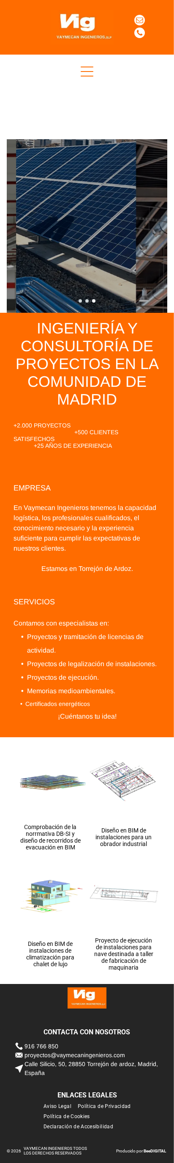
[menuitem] (61, 1106)
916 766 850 (41, 1046)
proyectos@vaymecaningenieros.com (74, 1055)
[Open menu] (87, 71)
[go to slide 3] (93, 301)
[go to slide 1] (80, 301)
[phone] (139, 34)
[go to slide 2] (87, 301)
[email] (139, 21)
